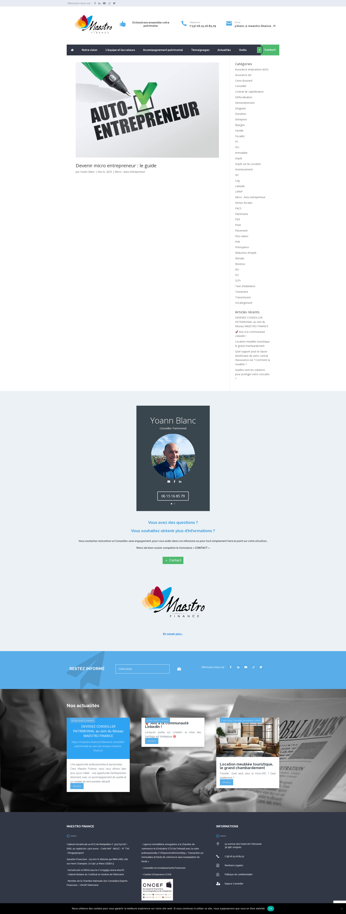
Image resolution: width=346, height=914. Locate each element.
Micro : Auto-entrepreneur (130, 171)
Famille (239, 130)
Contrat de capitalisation (249, 91)
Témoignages (200, 50)
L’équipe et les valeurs (120, 50)
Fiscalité (240, 136)
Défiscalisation (243, 97)
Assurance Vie (243, 75)
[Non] (341, 908)
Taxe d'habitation (245, 286)
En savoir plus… (173, 634)
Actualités (224, 50)
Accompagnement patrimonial (163, 50)
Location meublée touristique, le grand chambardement (246, 766)
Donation (240, 113)
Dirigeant (240, 108)
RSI (237, 269)
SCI (237, 275)
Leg (237, 180)
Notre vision (89, 50)
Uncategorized (243, 302)
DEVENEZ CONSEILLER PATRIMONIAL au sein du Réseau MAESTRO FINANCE (251, 322)
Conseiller (241, 86)
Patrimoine (241, 214)
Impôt (238, 158)
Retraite (239, 258)
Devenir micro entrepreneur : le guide (116, 165)
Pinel (238, 225)
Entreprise (241, 119)
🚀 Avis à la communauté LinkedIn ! (167, 725)
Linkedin (240, 186)
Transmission (243, 297)
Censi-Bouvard (243, 80)
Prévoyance (242, 247)
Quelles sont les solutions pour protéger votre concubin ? (252, 374)
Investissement (244, 169)
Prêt (237, 241)
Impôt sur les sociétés (248, 164)
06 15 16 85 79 (173, 496)
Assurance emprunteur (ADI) (251, 69)
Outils (243, 50)
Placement (241, 230)
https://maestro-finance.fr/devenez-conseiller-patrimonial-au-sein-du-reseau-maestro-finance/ (98, 746)
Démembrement (245, 102)
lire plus (77, 786)
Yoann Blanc (87, 171)
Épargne (240, 125)
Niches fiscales (243, 202)
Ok (270, 908)
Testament (241, 291)
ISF (237, 175)
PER (237, 219)
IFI (236, 141)
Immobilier (241, 152)
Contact (175, 560)
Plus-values (241, 236)
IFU (237, 147)
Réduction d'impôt (245, 252)
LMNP (239, 191)
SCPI (238, 280)
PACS (238, 208)
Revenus (240, 264)
